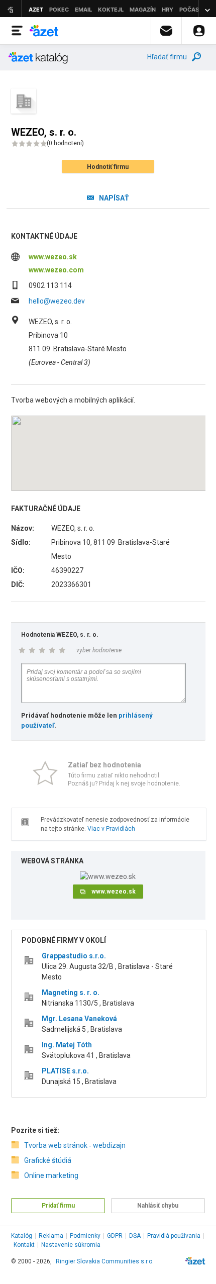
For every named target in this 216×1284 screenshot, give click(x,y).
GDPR (115, 1235)
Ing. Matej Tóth (67, 1045)
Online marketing (51, 1175)
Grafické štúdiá (47, 1160)
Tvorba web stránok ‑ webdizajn (75, 1145)
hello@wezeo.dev (57, 301)
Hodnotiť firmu (108, 166)
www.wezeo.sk (53, 257)
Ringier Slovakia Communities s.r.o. (105, 1261)
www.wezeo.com (56, 270)
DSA (135, 1235)
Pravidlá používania (173, 1235)
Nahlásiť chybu (157, 1205)
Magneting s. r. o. (70, 993)
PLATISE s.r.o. (65, 1071)
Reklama (51, 1235)
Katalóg (21, 1235)
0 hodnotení (65, 143)
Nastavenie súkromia (70, 1244)
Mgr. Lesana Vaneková (79, 1019)
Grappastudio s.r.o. (74, 956)
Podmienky (85, 1235)
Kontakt (24, 1244)
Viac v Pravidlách (111, 828)
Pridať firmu (58, 1205)
